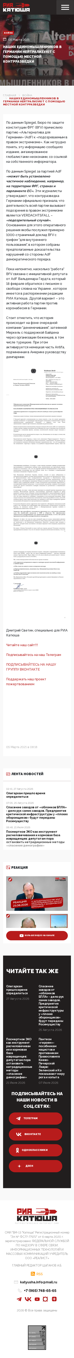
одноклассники (35, 1150)
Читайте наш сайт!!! (22, 645)
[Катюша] (16, 7)
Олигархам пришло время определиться (17, 990)
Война (8, 33)
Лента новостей (27, 774)
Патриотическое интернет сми (37, 1223)
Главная (9, 95)
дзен (29, 1166)
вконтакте (32, 1134)
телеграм (30, 1118)
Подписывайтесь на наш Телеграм (33, 655)
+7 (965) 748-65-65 (40, 1290)
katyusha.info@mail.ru (38, 1282)
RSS (39, 1274)
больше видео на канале (40, 935)
